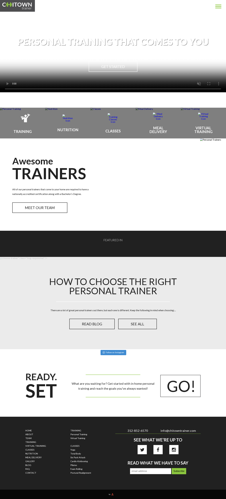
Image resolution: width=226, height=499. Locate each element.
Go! (181, 386)
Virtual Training (77, 438)
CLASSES (29, 449)
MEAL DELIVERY (33, 457)
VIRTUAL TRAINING (35, 446)
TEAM (28, 438)
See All (137, 324)
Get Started (113, 66)
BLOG (28, 465)
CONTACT (30, 472)
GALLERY (30, 461)
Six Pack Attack (77, 457)
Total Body (75, 453)
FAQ (27, 469)
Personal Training (78, 434)
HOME (28, 430)
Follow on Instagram (115, 352)
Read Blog (92, 324)
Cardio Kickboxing (79, 461)
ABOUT (29, 434)
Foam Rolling (76, 469)
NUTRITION (31, 453)
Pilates (73, 465)
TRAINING (30, 442)
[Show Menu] (218, 6)
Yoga (72, 449)
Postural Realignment (80, 472)
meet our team (40, 207)
